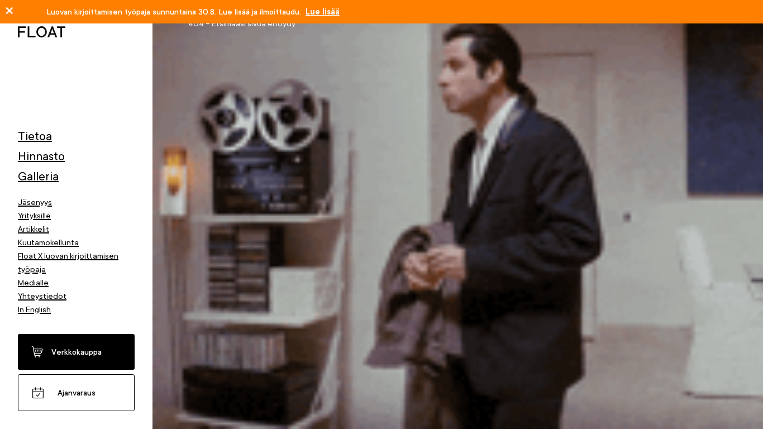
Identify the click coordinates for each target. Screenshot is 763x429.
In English (34, 309)
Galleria (38, 176)
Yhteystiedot (42, 296)
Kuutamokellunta (48, 242)
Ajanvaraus (77, 392)
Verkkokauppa (76, 351)
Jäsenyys (35, 202)
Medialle (33, 282)
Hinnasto (41, 156)
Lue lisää (323, 11)
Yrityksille (34, 215)
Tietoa (35, 136)
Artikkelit (33, 229)
